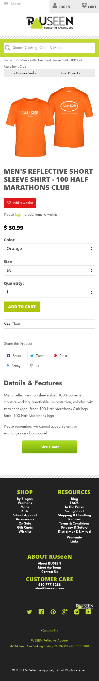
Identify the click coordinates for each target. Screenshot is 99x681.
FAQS (74, 503)
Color (9, 240)
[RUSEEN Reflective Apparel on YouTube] (88, 613)
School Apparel (25, 515)
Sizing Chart (74, 511)
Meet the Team (49, 567)
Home (8, 60)
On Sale (25, 523)
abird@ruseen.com (49, 588)
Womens (25, 503)
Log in (64, 7)
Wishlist (25, 531)
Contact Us (49, 571)
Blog (74, 499)
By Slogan (25, 499)
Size (8, 261)
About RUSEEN (49, 563)
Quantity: (14, 283)
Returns (74, 519)
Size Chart (12, 324)
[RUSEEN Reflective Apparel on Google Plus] (65, 613)
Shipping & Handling (74, 515)
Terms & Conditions (74, 523)
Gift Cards (25, 527)
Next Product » (70, 73)
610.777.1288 (49, 585)
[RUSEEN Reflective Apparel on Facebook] (41, 613)
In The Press (74, 507)
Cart (91, 7)
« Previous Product (26, 73)
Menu (15, 4)
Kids (24, 511)
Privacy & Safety (74, 527)
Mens (25, 507)
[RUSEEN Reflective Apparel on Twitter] (29, 613)
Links (74, 541)
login (19, 214)
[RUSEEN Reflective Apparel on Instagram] (76, 613)
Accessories (25, 519)
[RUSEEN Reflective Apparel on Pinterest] (53, 613)
